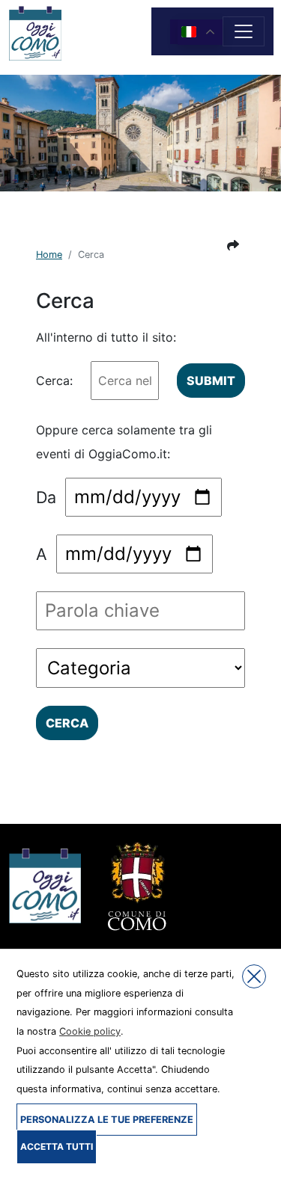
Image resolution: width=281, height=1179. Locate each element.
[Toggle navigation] (244, 31)
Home (49, 254)
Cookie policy (90, 1031)
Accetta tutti (56, 1146)
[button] (233, 245)
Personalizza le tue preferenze (106, 1119)
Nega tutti (254, 976)
